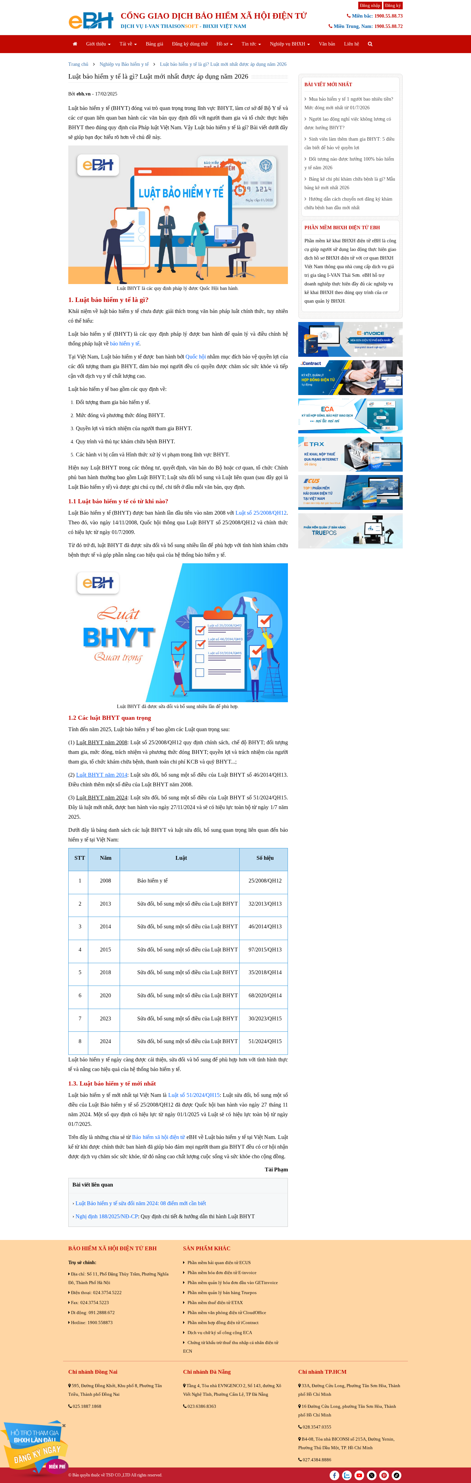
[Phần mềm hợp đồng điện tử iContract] (350, 377)
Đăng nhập (370, 5)
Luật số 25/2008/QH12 (261, 513)
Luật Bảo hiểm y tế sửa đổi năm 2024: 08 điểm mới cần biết (141, 1203)
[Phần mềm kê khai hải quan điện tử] (350, 492)
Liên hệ (351, 44)
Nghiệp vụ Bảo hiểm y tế (124, 64)
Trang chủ (78, 64)
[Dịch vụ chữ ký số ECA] (350, 416)
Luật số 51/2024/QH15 (194, 1095)
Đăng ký (393, 5)
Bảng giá (154, 44)
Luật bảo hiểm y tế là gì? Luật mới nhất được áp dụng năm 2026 (223, 64)
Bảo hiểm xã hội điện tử (158, 1137)
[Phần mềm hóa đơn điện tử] (350, 339)
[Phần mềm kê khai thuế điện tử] (350, 454)
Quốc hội (196, 357)
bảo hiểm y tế (124, 343)
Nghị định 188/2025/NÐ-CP (107, 1216)
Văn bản (327, 44)
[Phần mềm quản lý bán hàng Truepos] (350, 530)
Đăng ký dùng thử (190, 44)
